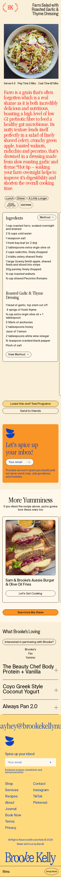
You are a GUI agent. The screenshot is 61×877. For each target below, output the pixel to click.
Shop (9, 784)
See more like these (30, 612)
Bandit (40, 844)
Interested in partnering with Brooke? (29, 642)
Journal (10, 809)
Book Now (13, 816)
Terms (10, 822)
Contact (39, 784)
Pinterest (40, 803)
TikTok (37, 797)
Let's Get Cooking (30, 593)
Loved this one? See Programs (30, 404)
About (9, 803)
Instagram (41, 790)
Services (11, 790)
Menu (6, 871)
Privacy (10, 828)
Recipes (11, 797)
